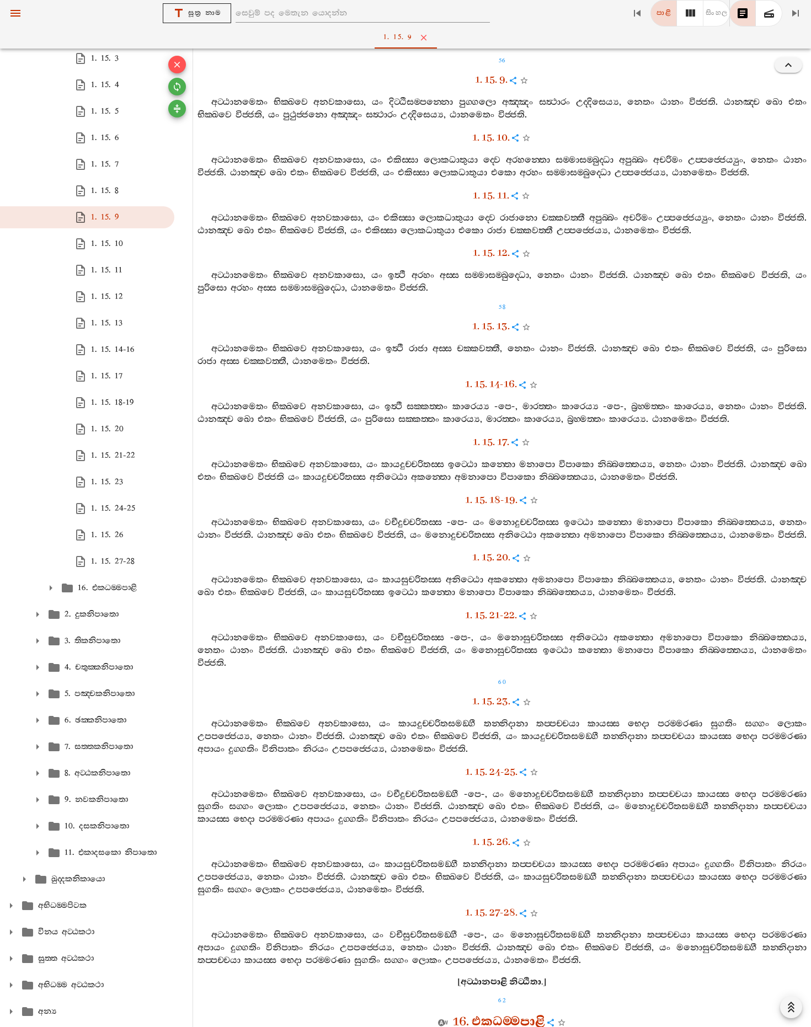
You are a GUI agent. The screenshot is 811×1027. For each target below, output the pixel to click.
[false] (742, 13)
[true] (769, 13)
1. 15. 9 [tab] (398, 37)
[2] (690, 13)
